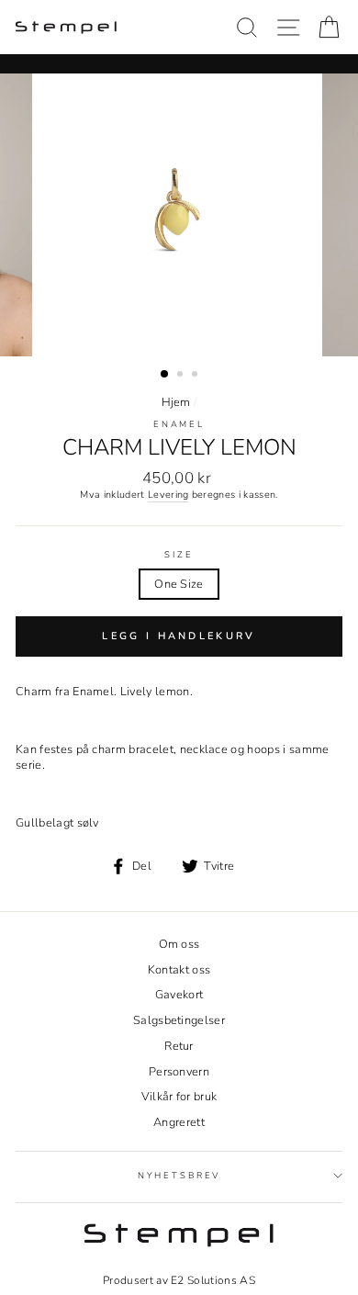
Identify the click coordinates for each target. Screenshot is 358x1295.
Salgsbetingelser (179, 1020)
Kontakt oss (179, 970)
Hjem (176, 402)
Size (178, 554)
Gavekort (179, 994)
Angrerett (179, 1122)
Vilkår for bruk (179, 1096)
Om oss (179, 944)
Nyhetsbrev (179, 1175)
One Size (179, 584)
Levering (168, 495)
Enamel (179, 424)
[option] (179, 214)
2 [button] (181, 375)
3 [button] (196, 375)
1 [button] (165, 374)
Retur (179, 1046)
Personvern (179, 1072)
